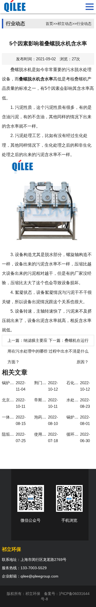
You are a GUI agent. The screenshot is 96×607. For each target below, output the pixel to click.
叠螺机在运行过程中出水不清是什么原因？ (71, 351)
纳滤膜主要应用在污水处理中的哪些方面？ (27, 351)
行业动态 (84, 23)
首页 (49, 23)
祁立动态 (64, 23)
